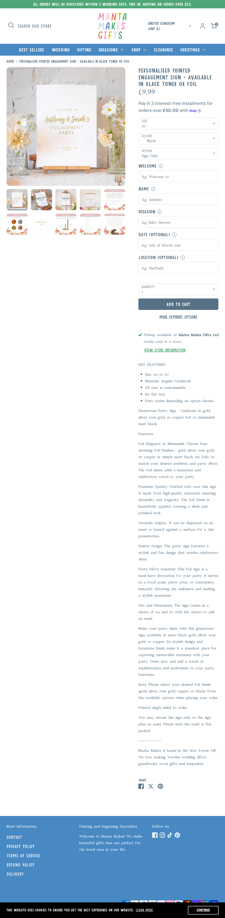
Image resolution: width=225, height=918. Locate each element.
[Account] (202, 26)
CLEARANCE (163, 49)
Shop (136, 49)
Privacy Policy (21, 846)
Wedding (61, 49)
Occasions (109, 49)
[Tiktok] (169, 835)
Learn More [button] (144, 910)
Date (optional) (154, 234)
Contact (14, 837)
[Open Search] (11, 25)
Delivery (15, 874)
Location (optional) (158, 257)
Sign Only (150, 155)
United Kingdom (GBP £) (161, 26)
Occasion (146, 211)
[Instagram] (162, 835)
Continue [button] (203, 910)
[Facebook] (155, 835)
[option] (66, 128)
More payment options (178, 316)
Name (143, 188)
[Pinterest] (177, 835)
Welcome (147, 165)
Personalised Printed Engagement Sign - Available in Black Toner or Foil (74, 61)
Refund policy (20, 864)
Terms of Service (23, 855)
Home (10, 61)
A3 (144, 125)
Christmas (191, 49)
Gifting (84, 49)
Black (151, 140)
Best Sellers (31, 49)
